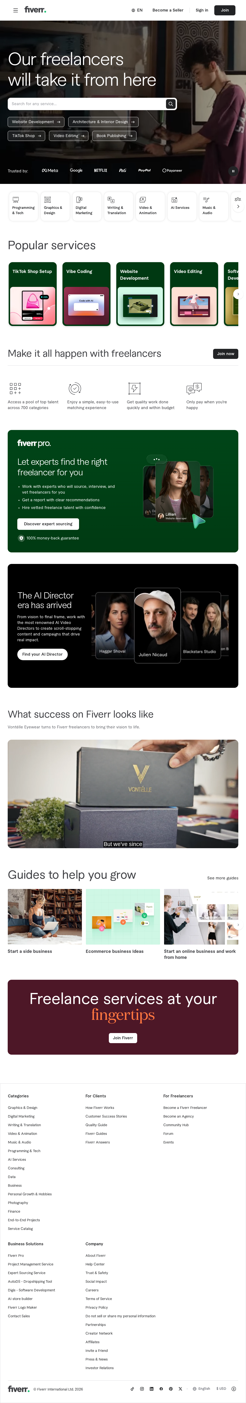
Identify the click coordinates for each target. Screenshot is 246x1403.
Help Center (95, 1264)
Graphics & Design (22, 1108)
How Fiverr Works (100, 1108)
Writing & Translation (24, 1125)
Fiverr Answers (98, 1142)
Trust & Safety (97, 1273)
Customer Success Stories (106, 1116)
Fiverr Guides (96, 1134)
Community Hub (176, 1125)
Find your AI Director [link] (42, 654)
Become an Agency (178, 1116)
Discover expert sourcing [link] (48, 524)
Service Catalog (20, 1229)
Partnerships (96, 1325)
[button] (16, 10)
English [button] (204, 1389)
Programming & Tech (24, 1151)
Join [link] (225, 10)
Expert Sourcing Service (26, 1273)
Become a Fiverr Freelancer (185, 1108)
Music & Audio (19, 1142)
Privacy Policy (97, 1307)
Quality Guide (96, 1125)
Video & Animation (22, 1134)
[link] (36, 122)
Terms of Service (99, 1299)
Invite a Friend (97, 1351)
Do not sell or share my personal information (120, 1316)
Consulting (16, 1168)
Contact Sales (19, 1316)
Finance (14, 1211)
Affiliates (92, 1342)
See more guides (222, 878)
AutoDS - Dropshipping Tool (30, 1281)
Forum (168, 1134)
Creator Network (99, 1333)
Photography (18, 1203)
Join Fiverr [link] (123, 1038)
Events (168, 1142)
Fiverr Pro (16, 1256)
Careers (92, 1290)
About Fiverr (96, 1256)
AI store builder (20, 1299)
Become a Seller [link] (168, 10)
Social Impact (96, 1281)
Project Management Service (30, 1264)
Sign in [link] (202, 10)
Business (15, 1185)
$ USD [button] (221, 1389)
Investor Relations (100, 1368)
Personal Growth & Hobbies (30, 1194)
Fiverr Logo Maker (22, 1307)
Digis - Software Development (31, 1290)
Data (12, 1177)
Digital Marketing (21, 1116)
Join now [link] (225, 354)
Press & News (97, 1359)
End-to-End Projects (24, 1220)
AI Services (17, 1159)
